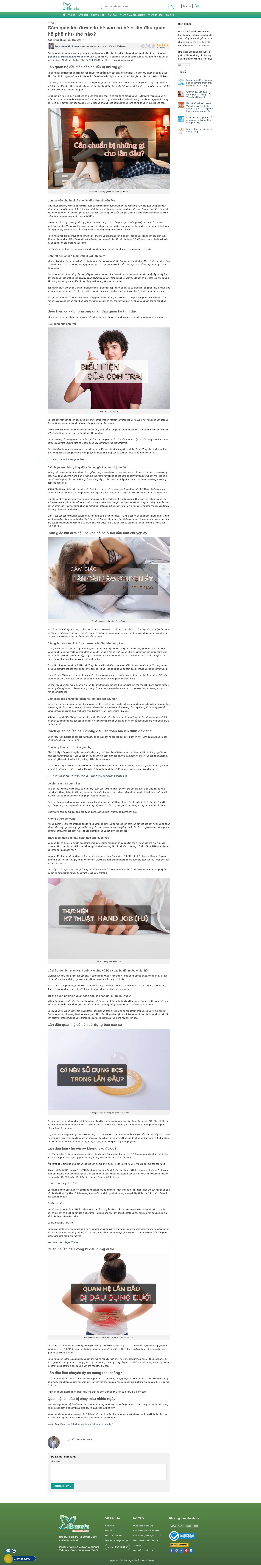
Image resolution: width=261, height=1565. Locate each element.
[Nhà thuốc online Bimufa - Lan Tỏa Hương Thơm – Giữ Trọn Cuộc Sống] (71, 6)
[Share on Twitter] (143, 46)
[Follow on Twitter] (181, 1550)
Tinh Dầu (112, 15)
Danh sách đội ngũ (113, 1535)
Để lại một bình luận (63, 1456)
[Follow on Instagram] (176, 1550)
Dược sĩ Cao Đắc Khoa (65, 46)
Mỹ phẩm (83, 15)
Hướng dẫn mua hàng (143, 1526)
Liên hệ (108, 1530)
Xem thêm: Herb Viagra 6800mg (63, 1242)
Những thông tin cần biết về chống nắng (199, 130)
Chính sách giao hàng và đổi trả (147, 1535)
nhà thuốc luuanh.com (143, 1550)
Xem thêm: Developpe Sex (68, 459)
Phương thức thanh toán (185, 1518)
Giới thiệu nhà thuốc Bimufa (145, 1540)
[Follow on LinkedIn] (191, 1550)
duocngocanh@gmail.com (116, 1540)
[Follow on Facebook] (172, 1550)
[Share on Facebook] (146, 46)
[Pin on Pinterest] (149, 46)
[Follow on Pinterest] (186, 1550)
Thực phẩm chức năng (132, 15)
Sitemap (137, 1545)
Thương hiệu (155, 15)
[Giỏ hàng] (197, 6)
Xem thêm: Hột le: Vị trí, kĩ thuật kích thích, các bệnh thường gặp (90, 775)
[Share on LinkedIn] (153, 46)
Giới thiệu (109, 1526)
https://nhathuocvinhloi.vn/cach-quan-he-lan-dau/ (89, 1424)
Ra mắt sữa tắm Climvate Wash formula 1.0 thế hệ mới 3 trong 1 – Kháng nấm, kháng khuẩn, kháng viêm (199, 107)
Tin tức (170, 15)
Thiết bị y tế (97, 15)
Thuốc (71, 15)
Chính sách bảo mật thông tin (146, 1530)
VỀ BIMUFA (112, 1518)
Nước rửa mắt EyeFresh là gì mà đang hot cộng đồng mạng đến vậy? (199, 120)
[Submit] (171, 6)
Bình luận (56, 1461)
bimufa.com (148, 1560)
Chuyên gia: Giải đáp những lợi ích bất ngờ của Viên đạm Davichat (198, 94)
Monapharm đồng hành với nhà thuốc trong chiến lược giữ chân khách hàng (199, 83)
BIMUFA (93, 60)
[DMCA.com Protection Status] (179, 1545)
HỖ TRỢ (138, 1518)
